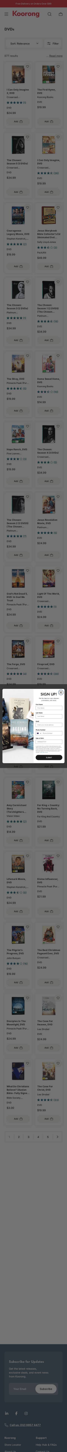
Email (37, 721)
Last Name (39, 713)
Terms (46, 752)
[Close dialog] (60, 692)
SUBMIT (49, 758)
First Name (39, 704)
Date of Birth (40, 738)
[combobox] (39, 733)
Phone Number (40, 730)
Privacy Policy (41, 752)
